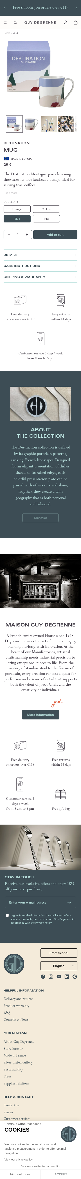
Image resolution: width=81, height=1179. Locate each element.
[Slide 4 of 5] (66, 124)
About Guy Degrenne (19, 1042)
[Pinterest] (74, 976)
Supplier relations (16, 1084)
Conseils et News (16, 1020)
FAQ (7, 1013)
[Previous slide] (5, 8)
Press (7, 1077)
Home (7, 33)
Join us (8, 1113)
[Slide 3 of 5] (49, 124)
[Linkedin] (67, 976)
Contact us (12, 1106)
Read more (11, 193)
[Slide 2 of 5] (31, 124)
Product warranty (16, 1006)
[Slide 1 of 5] (14, 124)
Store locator (13, 1049)
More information (40, 715)
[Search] (15, 23)
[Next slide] (76, 8)
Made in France (15, 1056)
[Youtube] (59, 976)
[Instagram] (51, 976)
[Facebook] (43, 976)
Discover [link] (40, 518)
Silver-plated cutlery (18, 1063)
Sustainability (13, 1070)
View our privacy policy (18, 1159)
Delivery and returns (18, 999)
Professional (59, 953)
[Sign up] (69, 902)
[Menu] (5, 22)
